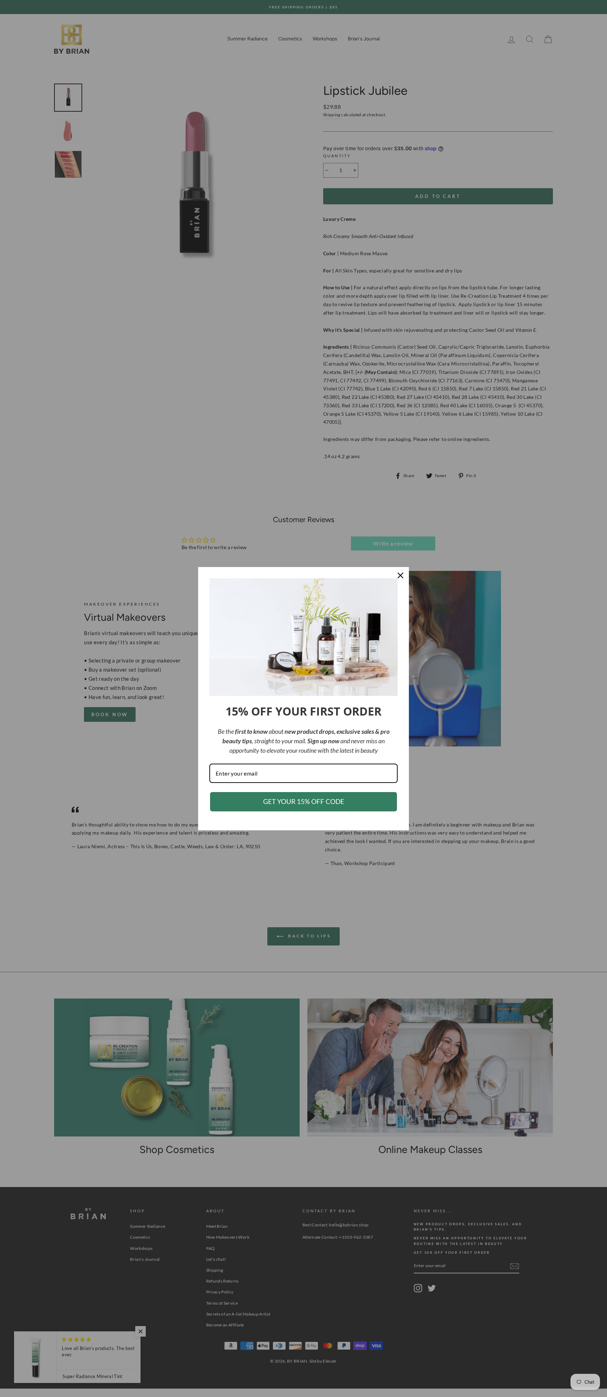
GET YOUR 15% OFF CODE (303, 801)
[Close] (400, 575)
